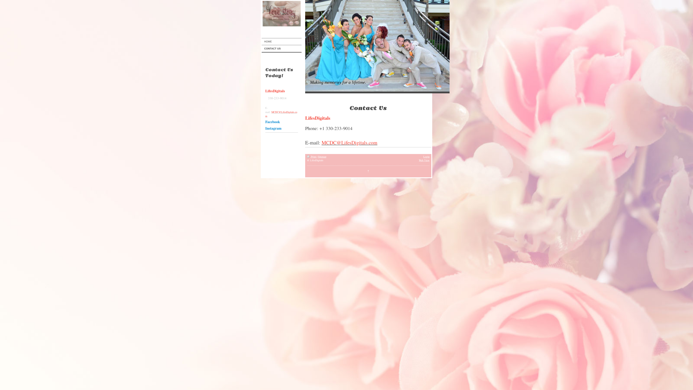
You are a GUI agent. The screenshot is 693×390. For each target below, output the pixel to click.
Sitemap (322, 156)
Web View (424, 160)
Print (313, 156)
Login (426, 156)
